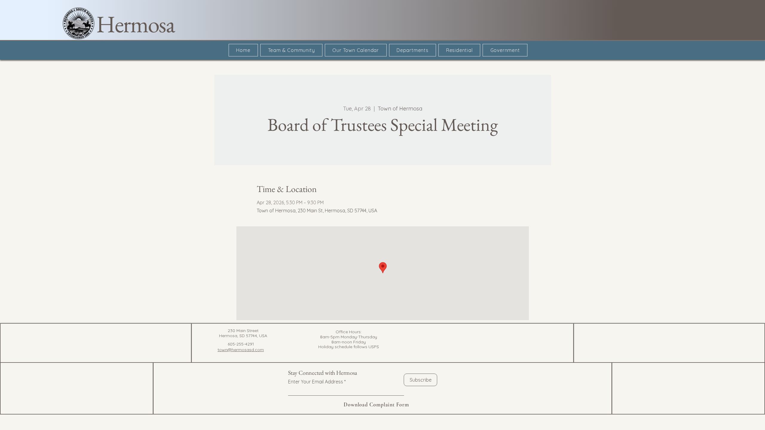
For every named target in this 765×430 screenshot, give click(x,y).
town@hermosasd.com (241, 349)
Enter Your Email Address (315, 381)
